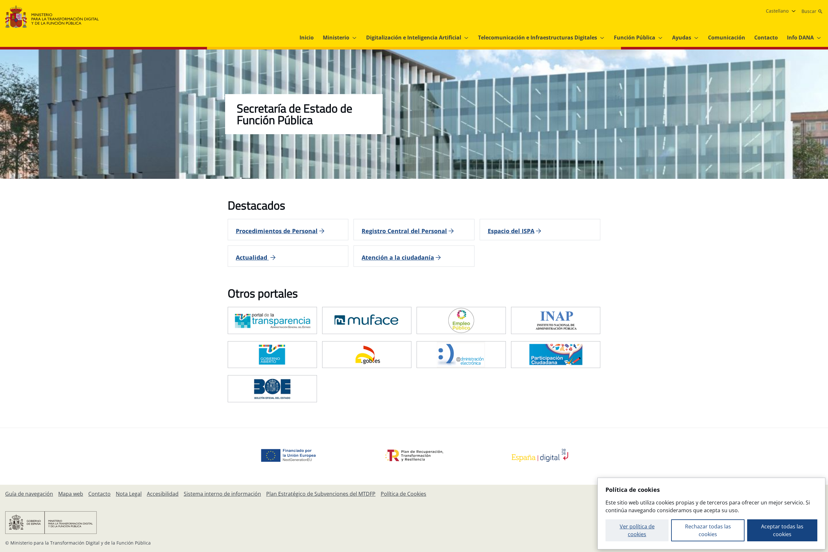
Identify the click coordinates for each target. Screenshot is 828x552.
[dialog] (711, 513)
